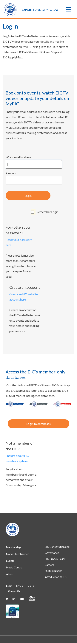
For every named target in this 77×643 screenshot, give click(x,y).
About (10, 574)
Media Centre (14, 567)
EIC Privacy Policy (55, 558)
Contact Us (14, 591)
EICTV (31, 585)
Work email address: (19, 157)
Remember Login (47, 212)
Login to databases (38, 423)
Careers (49, 564)
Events (10, 560)
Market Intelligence (17, 553)
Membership (13, 547)
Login (28, 195)
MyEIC (19, 585)
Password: (12, 173)
